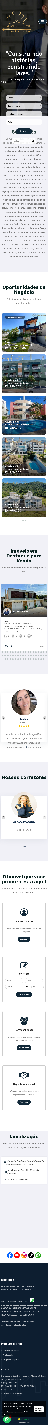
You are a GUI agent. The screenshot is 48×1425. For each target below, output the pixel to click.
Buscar (25, 131)
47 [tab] (30, 659)
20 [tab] (5, 655)
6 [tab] (15, 652)
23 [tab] (12, 655)
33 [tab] (38, 655)
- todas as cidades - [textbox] (16, 114)
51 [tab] (40, 659)
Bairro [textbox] (10, 122)
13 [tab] (33, 652)
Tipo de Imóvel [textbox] (14, 106)
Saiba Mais (24, 1048)
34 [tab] (40, 655)
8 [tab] (20, 652)
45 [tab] (25, 659)
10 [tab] (25, 652)
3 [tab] (7, 652)
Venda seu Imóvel (9, 1355)
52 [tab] (43, 659)
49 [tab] (35, 659)
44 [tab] (23, 659)
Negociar (24, 1102)
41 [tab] (15, 659)
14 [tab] (35, 652)
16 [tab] (40, 652)
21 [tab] (7, 655)
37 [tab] (5, 659)
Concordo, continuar (38, 1409)
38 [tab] (7, 659)
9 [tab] (23, 652)
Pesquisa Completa (10, 1359)
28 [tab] (25, 655)
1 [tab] (23, 520)
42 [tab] (17, 659)
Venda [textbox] (10, 98)
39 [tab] (10, 659)
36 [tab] (46, 655)
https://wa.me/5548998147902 (15, 1302)
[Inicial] (19, 21)
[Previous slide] (3, 718)
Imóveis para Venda (10, 1350)
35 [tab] (43, 655)
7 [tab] (17, 652)
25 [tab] (17, 655)
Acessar (24, 939)
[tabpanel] (24, 415)
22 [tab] (10, 655)
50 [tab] (38, 659)
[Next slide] (44, 718)
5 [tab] (12, 652)
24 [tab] (15, 655)
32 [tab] (35, 655)
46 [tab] (28, 659)
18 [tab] (46, 652)
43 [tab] (20, 659)
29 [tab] (28, 655)
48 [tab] (33, 659)
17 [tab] (43, 652)
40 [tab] (12, 659)
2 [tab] (25, 520)
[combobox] (24, 98)
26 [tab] (20, 655)
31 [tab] (33, 655)
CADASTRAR (24, 994)
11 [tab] (28, 652)
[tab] (17, 747)
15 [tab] (38, 652)
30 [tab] (30, 655)
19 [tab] (2, 655)
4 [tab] (10, 652)
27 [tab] (23, 655)
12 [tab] (30, 652)
